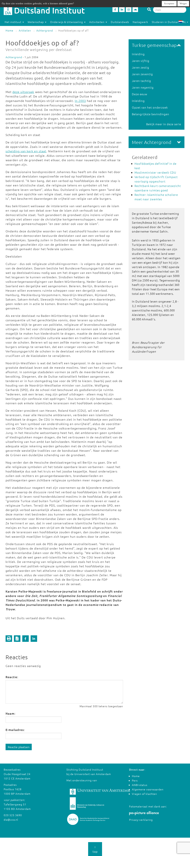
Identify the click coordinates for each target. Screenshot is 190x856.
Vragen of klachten (144, 794)
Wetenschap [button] (36, 22)
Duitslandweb (120, 22)
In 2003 (80, 101)
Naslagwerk (140, 22)
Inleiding (138, 54)
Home (9, 30)
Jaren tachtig (141, 81)
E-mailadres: (15, 730)
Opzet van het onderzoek (150, 107)
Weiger (183, 3)
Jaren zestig (140, 67)
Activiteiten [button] (97, 22)
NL (184, 22)
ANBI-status (139, 785)
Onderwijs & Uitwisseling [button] (67, 22)
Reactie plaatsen (19, 747)
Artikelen (25, 30)
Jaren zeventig (142, 74)
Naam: (10, 713)
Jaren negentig (143, 87)
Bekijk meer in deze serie (163, 124)
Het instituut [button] (13, 22)
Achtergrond (44, 30)
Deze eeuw (139, 94)
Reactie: (12, 677)
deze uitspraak (23, 92)
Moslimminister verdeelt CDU (155, 172)
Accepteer (169, 3)
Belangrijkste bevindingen (150, 114)
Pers (135, 780)
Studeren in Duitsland (166, 22)
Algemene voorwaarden (147, 789)
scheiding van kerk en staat (26, 151)
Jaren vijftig (140, 61)
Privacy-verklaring (141, 820)
